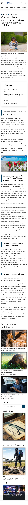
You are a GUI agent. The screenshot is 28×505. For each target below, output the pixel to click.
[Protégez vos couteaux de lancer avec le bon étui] (14, 338)
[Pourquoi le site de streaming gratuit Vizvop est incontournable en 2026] (14, 492)
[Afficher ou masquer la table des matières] (19, 85)
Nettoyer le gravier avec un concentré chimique (13, 99)
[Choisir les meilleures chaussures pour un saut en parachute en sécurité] (14, 461)
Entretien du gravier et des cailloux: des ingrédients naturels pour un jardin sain (13, 95)
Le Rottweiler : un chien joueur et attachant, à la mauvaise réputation (13, 371)
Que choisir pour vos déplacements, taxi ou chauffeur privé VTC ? (12, 395)
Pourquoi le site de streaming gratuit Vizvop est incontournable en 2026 (13, 495)
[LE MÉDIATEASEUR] (10, 3)
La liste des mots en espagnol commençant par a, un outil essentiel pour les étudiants (13, 444)
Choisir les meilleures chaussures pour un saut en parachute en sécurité (13, 478)
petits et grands (20, 55)
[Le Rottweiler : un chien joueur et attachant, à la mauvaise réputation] (14, 360)
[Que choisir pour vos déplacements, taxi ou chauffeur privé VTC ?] (14, 384)
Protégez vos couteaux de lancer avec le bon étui (13, 348)
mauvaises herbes (4, 75)
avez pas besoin (18, 129)
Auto (2, 398)
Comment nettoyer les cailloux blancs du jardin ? (14, 90)
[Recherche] (22, 3)
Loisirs (3, 350)
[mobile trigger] (2, 3)
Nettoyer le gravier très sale (10, 103)
